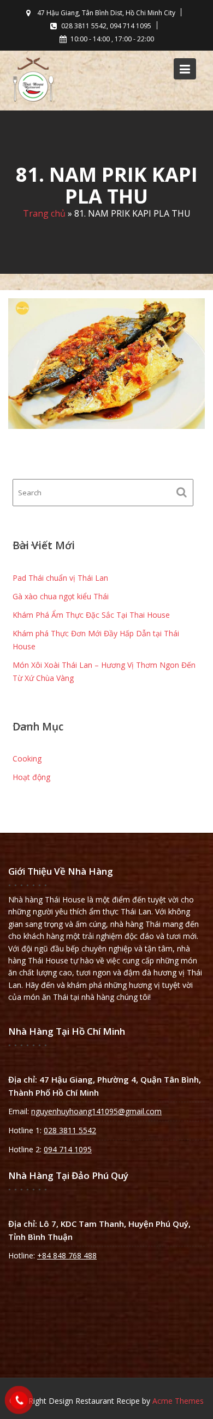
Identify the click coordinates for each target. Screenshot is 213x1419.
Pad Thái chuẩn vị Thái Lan (60, 578)
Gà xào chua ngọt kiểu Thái (61, 596)
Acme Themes (178, 1401)
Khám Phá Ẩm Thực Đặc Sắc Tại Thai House (91, 615)
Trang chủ (44, 214)
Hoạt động (31, 777)
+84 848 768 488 (67, 1255)
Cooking (27, 758)
